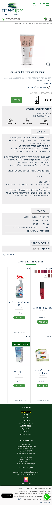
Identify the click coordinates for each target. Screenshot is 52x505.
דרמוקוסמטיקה (47, 23)
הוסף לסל (16, 99)
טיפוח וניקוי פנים (38, 23)
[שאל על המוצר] (11, 120)
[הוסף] (36, 97)
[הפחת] (36, 102)
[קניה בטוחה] (44, 120)
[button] (47, 83)
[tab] (40, 131)
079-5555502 (13, 19)
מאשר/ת (7, 495)
